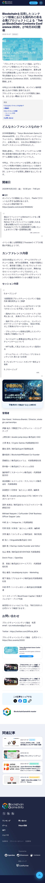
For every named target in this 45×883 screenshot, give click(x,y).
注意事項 (28, 841)
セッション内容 (10, 113)
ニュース (5, 835)
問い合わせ (22, 821)
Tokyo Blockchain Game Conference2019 (29, 648)
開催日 (7, 108)
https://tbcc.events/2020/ (13, 640)
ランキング (6, 821)
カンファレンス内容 (11, 111)
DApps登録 (22, 825)
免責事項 (5, 841)
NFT (3, 830)
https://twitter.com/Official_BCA (24, 631)
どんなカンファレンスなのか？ (14, 105)
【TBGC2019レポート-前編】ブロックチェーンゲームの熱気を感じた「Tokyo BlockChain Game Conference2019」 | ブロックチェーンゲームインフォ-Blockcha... (29, 669)
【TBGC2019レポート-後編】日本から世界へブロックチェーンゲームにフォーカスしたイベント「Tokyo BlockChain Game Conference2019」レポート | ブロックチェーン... (29, 683)
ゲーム (4, 825)
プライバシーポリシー (17, 841)
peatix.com (36, 232)
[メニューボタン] (41, 3)
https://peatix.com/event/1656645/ (17, 207)
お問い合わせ (9, 118)
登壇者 (7, 115)
